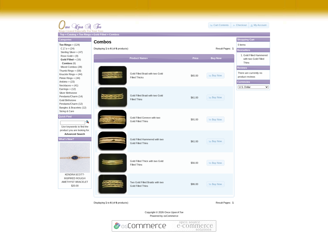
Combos (114, 34)
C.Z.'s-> (65, 48)
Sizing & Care (66, 111)
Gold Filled (99, 34)
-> (66, 44)
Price (195, 58)
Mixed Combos (69, 67)
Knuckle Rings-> (68, 74)
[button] (219, 25)
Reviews (242, 67)
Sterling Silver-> (69, 52)
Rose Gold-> (68, 56)
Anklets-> (64, 81)
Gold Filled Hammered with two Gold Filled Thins (255, 59)
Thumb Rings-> (67, 70)
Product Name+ (139, 58)
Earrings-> (65, 89)
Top (62, 34)
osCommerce (171, 216)
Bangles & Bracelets (70, 107)
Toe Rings (85, 34)
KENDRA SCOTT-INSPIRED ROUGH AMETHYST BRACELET (75, 178)
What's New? (66, 139)
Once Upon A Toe (173, 212)
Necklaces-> (66, 85)
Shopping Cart (245, 39)
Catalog (71, 34)
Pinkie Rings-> (67, 78)
